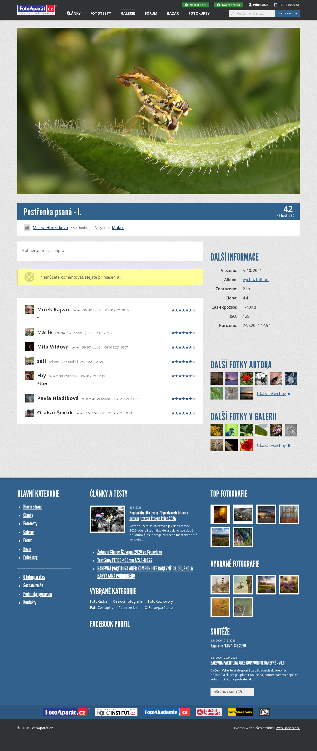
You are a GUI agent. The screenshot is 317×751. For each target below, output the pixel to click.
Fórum (151, 13)
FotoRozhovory (160, 601)
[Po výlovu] (246, 393)
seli (41, 361)
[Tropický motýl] (276, 378)
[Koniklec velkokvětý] (217, 445)
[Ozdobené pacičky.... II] (291, 430)
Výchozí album (256, 279)
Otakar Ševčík (55, 413)
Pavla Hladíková (58, 398)
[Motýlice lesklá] (246, 430)
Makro (118, 227)
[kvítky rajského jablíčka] (217, 430)
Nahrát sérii (198, 5)
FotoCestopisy (101, 607)
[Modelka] (231, 430)
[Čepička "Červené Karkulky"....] (246, 445)
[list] (261, 430)
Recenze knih (128, 607)
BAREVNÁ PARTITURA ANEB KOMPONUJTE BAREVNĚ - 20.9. (248, 663)
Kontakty (29, 602)
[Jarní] (231, 393)
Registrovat (289, 5)
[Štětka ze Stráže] (291, 378)
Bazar (173, 13)
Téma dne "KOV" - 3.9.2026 (228, 646)
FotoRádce (98, 601)
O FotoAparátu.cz (159, 607)
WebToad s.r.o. (288, 727)
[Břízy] (231, 378)
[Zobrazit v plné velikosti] (158, 111)
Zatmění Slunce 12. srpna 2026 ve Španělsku (129, 551)
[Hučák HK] (217, 378)
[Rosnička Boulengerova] (231, 445)
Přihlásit (261, 5)
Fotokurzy (199, 13)
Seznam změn (33, 585)
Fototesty (100, 13)
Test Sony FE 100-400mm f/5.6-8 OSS (124, 560)
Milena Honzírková (50, 227)
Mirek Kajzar (53, 310)
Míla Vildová (53, 347)
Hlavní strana (32, 506)
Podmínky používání (37, 593)
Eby (41, 375)
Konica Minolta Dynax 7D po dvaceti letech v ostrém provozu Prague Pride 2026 (159, 515)
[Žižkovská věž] (261, 378)
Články (73, 13)
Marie (44, 332)
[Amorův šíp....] (276, 430)
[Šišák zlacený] (246, 378)
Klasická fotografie (128, 601)
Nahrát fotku (231, 5)
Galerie (128, 13)
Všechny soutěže (229, 692)
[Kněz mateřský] (217, 393)
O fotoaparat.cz (34, 577)
